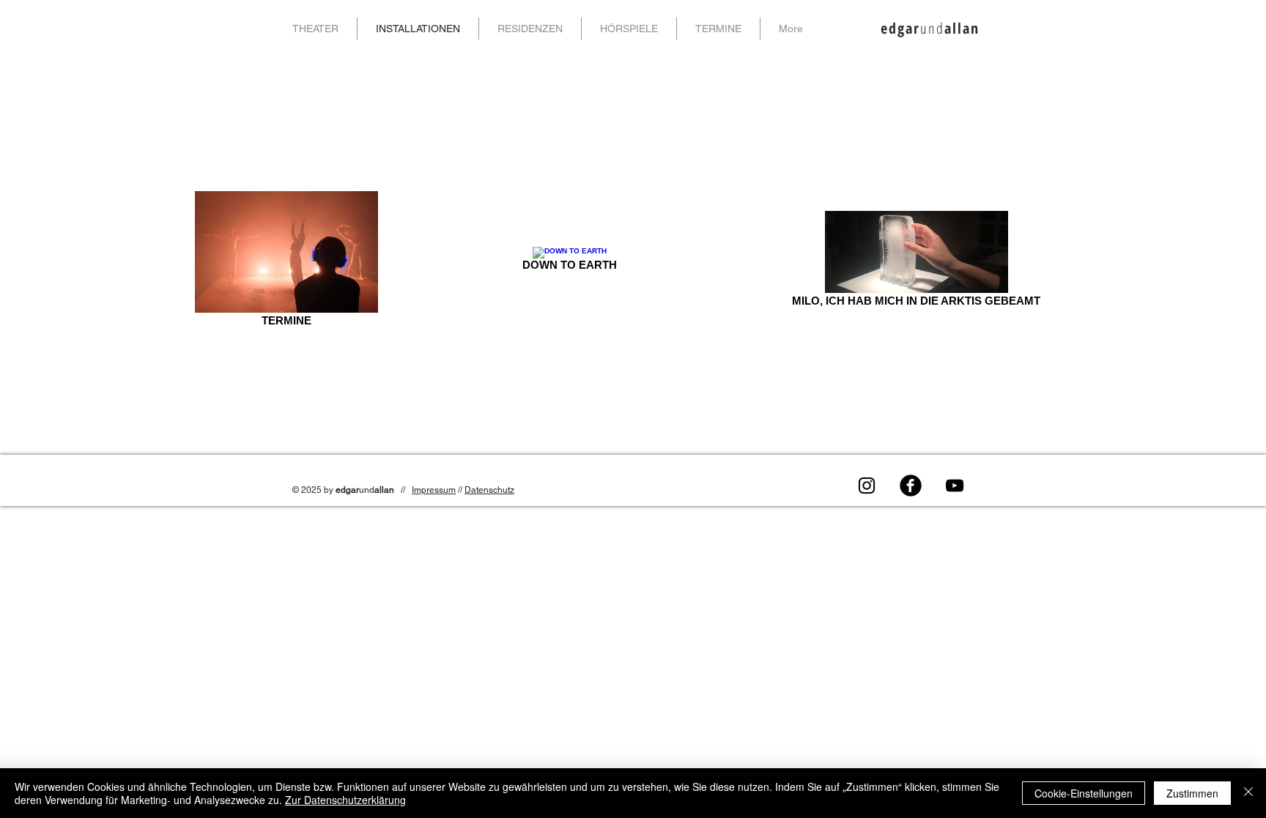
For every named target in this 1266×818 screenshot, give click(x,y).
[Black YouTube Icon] (955, 486)
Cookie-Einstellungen (1083, 793)
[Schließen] (1248, 793)
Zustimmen (1192, 793)
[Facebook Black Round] (911, 486)
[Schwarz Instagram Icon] (867, 486)
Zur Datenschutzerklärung (345, 799)
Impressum (434, 490)
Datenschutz (489, 490)
